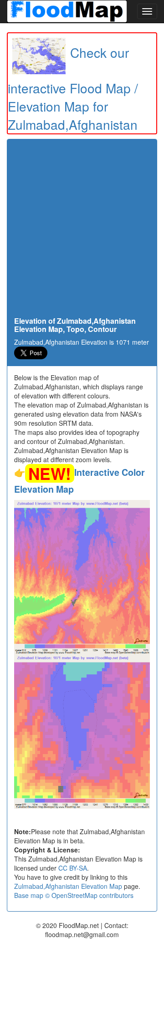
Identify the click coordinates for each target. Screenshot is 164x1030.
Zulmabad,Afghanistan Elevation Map (68, 886)
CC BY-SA (72, 867)
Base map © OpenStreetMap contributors (73, 895)
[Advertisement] (82, 230)
